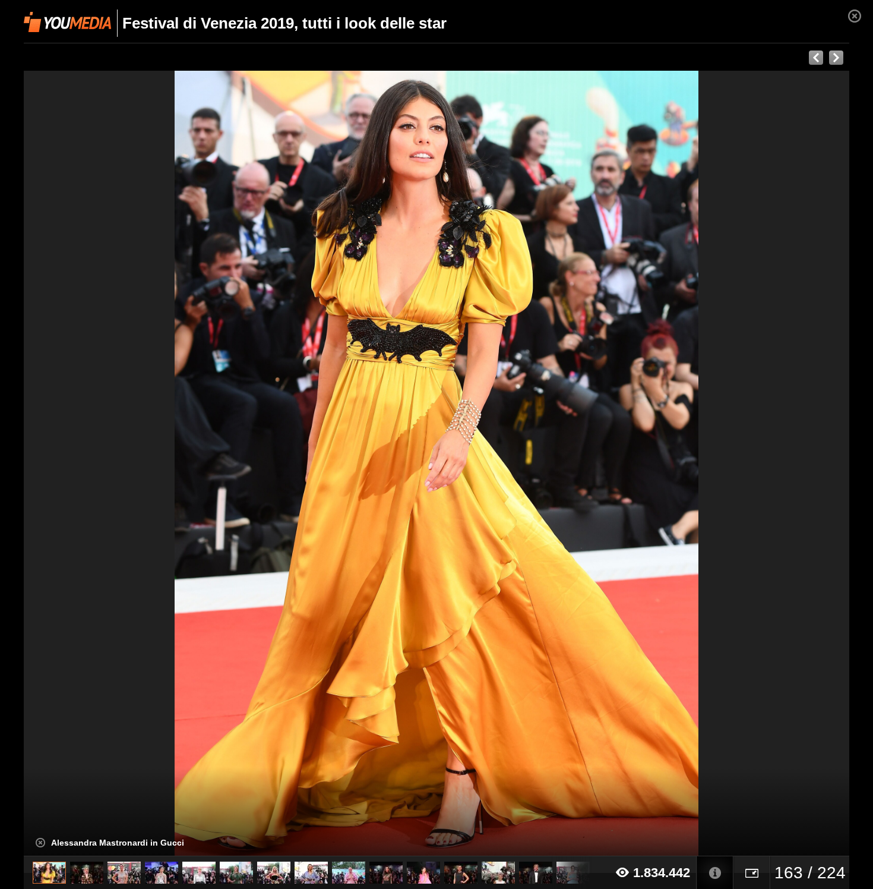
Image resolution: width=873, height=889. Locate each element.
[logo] (67, 22)
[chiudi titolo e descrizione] (40, 842)
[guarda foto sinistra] (106, 463)
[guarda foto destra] (519, 463)
